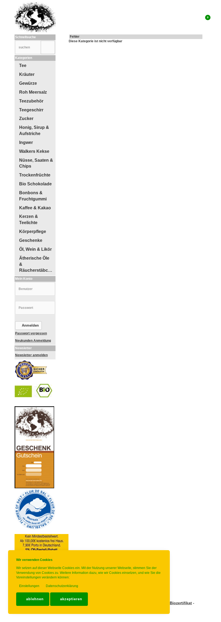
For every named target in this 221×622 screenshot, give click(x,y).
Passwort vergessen (31, 333)
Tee (22, 65)
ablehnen (34, 599)
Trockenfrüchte (34, 175)
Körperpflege (32, 231)
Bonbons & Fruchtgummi (33, 195)
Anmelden (30, 325)
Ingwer (26, 142)
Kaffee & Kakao (35, 208)
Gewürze (28, 83)
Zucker (26, 118)
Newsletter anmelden (31, 355)
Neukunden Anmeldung (33, 340)
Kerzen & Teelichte (28, 219)
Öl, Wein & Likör (35, 249)
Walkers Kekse (34, 151)
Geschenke (30, 240)
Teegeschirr (31, 110)
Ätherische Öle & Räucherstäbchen (37, 264)
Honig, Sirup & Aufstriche (34, 130)
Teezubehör (31, 101)
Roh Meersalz (33, 92)
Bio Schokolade (35, 184)
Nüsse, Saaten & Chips (36, 163)
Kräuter (26, 74)
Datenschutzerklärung (61, 586)
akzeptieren (70, 599)
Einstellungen (28, 586)
